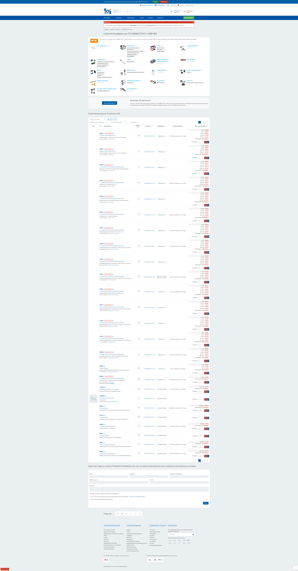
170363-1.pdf (111, 170)
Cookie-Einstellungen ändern (133, 551)
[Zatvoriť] (193, 22)
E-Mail (151, 480)
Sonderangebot (153, 533)
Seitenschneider (160, 48)
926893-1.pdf (111, 382)
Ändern (155, 1)
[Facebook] (117, 513)
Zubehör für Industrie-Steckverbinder (107, 135)
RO (170, 543)
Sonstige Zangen (160, 51)
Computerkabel (130, 82)
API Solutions (152, 530)
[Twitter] (131, 513)
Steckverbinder (130, 46)
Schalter (189, 72)
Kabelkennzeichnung (102, 80)
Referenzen (106, 539)
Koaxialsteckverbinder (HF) (133, 53)
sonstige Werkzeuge (192, 46)
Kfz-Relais (99, 75)
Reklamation (129, 537)
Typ (100, 126)
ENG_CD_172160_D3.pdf (113, 265)
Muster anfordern (189, 17)
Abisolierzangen (191, 59)
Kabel (128, 59)
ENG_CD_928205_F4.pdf (113, 401)
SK (170, 540)
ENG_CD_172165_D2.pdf (113, 294)
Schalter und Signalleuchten (194, 70)
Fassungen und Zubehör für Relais (104, 77)
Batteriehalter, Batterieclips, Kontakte (135, 72)
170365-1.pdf (111, 202)
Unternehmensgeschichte (109, 549)
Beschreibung (107, 126)
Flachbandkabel (130, 61)
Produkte (118, 29)
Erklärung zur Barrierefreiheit (156, 545)
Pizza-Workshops (153, 539)
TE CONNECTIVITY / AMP (149, 136)
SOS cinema (152, 537)
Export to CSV (113, 119)
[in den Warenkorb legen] (205, 142)
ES (184, 543)
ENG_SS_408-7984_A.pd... (113, 371)
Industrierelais (100, 74)
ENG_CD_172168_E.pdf (112, 326)
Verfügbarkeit (160, 126)
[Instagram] (135, 513)
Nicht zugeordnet (101, 46)
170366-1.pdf (111, 217)
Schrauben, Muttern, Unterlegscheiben (106, 88)
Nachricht (91, 485)
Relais (98, 70)
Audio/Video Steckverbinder (133, 48)
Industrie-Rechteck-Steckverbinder (106, 398)
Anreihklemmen (101, 59)
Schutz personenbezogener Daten (137, 496)
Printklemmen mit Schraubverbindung (105, 61)
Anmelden (176, 10)
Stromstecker (130, 49)
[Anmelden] (172, 12)
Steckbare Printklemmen (102, 63)
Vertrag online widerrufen (132, 549)
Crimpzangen (160, 49)
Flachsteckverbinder (103, 408)
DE (189, 540)
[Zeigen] (208, 142)
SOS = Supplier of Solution (109, 530)
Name (90, 474)
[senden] (105, 119)
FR (188, 543)
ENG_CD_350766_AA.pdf (113, 357)
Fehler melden (4, 569)
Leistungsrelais (100, 72)
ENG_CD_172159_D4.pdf (113, 249)
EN (184, 540)
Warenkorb (190, 10)
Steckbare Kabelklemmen (102, 65)
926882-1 (112, 383)
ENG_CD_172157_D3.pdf (113, 233)
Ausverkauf (152, 535)
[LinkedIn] (126, 513)
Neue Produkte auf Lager (155, 531)
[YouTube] (122, 513)
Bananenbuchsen (160, 82)
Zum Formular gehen (109, 103)
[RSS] (140, 513)
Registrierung (176, 12)
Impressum (106, 541)
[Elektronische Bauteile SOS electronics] (113, 11)
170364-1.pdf (111, 186)
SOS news (152, 543)
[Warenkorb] (184, 11)
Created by (121, 566)
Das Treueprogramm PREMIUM (133, 541)
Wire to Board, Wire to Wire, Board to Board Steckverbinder (111, 167)
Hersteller (148, 126)
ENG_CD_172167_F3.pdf (113, 310)
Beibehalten (164, 1)
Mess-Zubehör (160, 80)
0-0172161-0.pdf (111, 279)
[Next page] (208, 122)
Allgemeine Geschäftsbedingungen (134, 533)
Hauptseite (112, 29)
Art (137, 127)
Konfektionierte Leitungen (133, 80)
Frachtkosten (129, 535)
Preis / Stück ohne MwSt (201, 126)
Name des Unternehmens (176, 474)
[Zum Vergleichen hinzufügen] (113, 133)
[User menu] (180, 10)
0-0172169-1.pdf (111, 342)
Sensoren (189, 80)
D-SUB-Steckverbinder (132, 54)
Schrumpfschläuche (132, 88)
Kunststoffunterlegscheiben (103, 90)
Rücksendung (129, 539)
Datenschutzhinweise (131, 547)
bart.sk (125, 566)
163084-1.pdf (111, 154)
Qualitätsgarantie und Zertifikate (110, 543)
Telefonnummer (93, 480)
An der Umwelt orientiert (109, 547)
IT (179, 543)
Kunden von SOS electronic (109, 531)
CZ (174, 540)
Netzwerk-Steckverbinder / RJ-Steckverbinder (135, 51)
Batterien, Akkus (131, 70)
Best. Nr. (138, 125)
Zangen (159, 46)
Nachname (132, 474)
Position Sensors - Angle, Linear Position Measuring (195, 82)
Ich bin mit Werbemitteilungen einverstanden (102, 499)
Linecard (128, 531)
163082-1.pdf (111, 139)
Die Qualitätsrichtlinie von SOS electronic (112, 545)
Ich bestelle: (195, 142)
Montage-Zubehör (161, 70)
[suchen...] (128, 11)
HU (179, 540)
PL (174, 543)
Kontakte (105, 537)
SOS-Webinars (153, 541)
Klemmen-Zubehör (101, 66)
